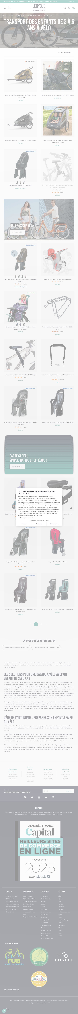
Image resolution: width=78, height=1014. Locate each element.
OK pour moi (54, 524)
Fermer (23, 524)
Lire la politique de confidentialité (26, 518)
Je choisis (39, 524)
